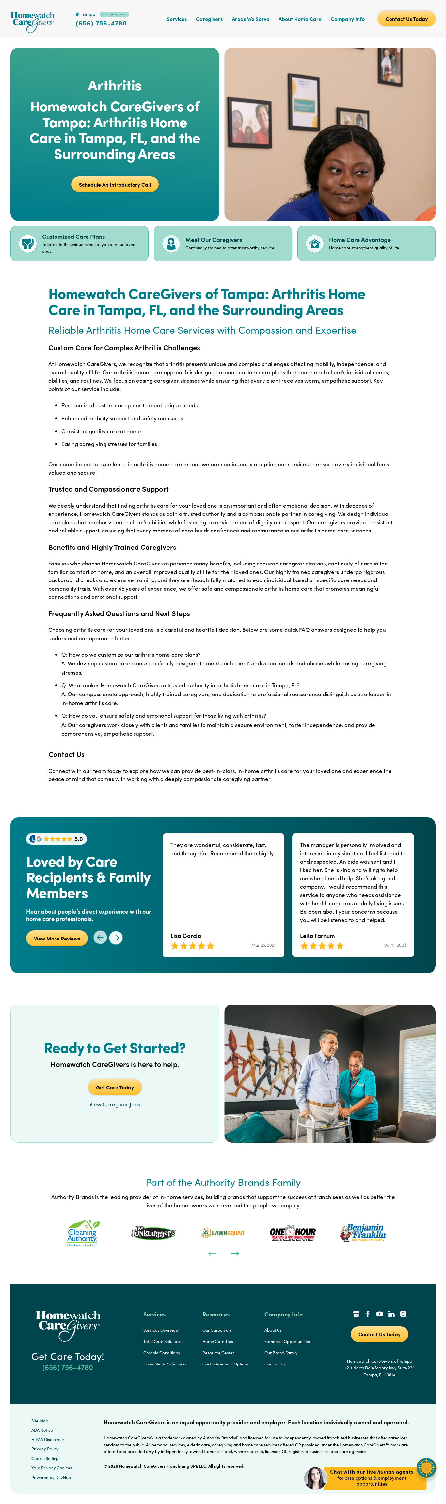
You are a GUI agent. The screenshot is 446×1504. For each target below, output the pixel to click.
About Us (273, 1330)
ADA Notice (42, 1430)
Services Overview (161, 1330)
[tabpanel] (83, 1233)
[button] (370, 1494)
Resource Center (218, 1353)
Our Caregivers (217, 1330)
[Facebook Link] (368, 1314)
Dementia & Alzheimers (165, 1364)
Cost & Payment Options (225, 1364)
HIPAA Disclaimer (47, 1439)
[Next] (234, 1253)
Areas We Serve (250, 18)
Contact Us (275, 1364)
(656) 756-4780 (101, 23)
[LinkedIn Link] (391, 1314)
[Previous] (211, 1253)
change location (114, 14)
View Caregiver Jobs (114, 1104)
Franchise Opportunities (287, 1341)
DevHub (63, 1477)
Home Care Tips (217, 1341)
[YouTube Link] (379, 1314)
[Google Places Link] (356, 1314)
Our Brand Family (281, 1353)
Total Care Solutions (162, 1341)
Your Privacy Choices (51, 1468)
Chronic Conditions (161, 1353)
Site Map (39, 1421)
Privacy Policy (45, 1449)
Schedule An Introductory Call (115, 184)
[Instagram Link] (403, 1314)
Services (177, 18)
